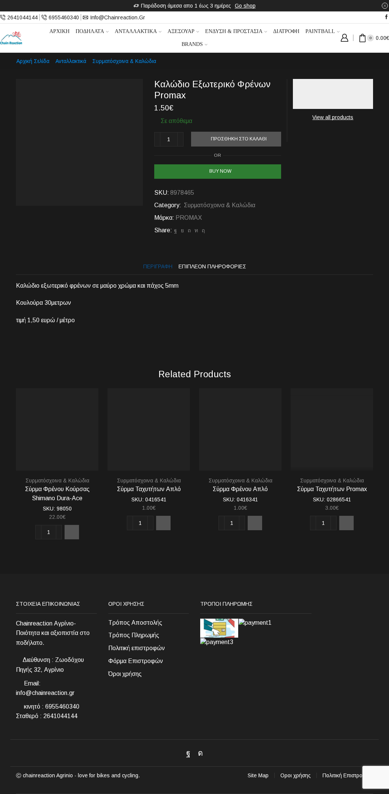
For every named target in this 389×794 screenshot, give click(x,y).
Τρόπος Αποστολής (135, 622)
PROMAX (189, 217)
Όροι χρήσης (125, 674)
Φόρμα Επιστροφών (135, 661)
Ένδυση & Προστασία (233, 31)
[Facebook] (386, 17)
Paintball (320, 31)
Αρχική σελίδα (32, 61)
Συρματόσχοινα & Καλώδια (124, 61)
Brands (192, 44)
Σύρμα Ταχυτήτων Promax (332, 489)
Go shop (245, 6)
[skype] (202, 230)
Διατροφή (286, 31)
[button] (72, 532)
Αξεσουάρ (181, 31)
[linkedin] (196, 230)
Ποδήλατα (90, 31)
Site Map (258, 775)
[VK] (182, 230)
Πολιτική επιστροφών (136, 648)
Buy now (220, 171)
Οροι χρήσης (295, 775)
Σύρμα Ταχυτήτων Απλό (149, 489)
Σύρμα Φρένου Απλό (240, 489)
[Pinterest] (189, 230)
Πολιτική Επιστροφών (348, 775)
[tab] (157, 266)
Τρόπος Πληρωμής (133, 635)
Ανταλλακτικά (136, 31)
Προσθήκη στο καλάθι (239, 139)
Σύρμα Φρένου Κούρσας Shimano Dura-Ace (57, 493)
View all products (332, 117)
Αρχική (59, 31)
